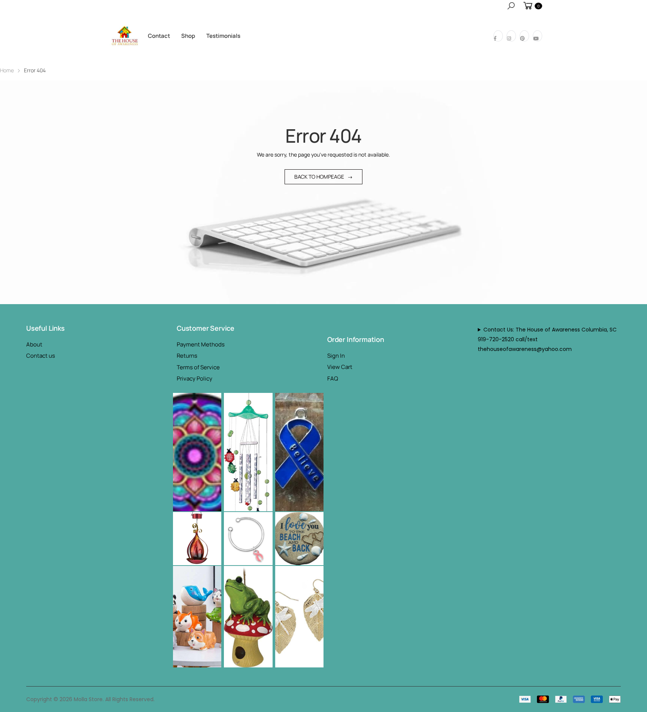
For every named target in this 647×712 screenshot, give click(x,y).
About (34, 344)
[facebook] (498, 36)
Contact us (40, 356)
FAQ (332, 378)
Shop (188, 36)
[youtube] (537, 36)
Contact (159, 36)
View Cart (339, 367)
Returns (187, 356)
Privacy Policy (194, 378)
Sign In (336, 356)
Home (7, 70)
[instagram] (511, 36)
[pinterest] (524, 36)
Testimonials (223, 36)
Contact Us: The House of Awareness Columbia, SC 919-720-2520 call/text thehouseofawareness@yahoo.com (547, 339)
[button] (511, 6)
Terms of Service (198, 367)
